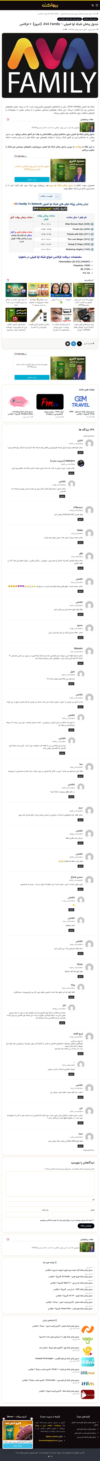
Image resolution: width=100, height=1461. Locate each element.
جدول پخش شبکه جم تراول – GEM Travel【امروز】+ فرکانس (81, 412)
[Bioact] (50, 5)
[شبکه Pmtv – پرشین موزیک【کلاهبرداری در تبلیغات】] (50, 401)
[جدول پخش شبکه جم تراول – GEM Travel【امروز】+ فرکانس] (80, 401)
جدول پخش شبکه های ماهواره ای (70, 19)
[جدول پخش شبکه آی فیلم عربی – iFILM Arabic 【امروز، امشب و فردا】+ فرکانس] (87, 1383)
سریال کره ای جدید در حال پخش (85, 1433)
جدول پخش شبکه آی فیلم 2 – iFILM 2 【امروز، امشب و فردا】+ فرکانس (53, 1369)
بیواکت (79, 146)
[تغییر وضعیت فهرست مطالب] (56, 197)
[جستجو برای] (92, 6)
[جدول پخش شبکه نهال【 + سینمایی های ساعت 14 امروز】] (87, 1340)
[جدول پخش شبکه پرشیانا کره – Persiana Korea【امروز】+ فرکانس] (19, 401)
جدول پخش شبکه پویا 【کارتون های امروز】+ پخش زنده (59, 1347)
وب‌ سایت (45, 1210)
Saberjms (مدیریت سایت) (62, 461)
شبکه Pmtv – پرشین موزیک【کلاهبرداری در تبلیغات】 (54, 412)
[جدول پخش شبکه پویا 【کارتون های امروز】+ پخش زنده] (87, 1351)
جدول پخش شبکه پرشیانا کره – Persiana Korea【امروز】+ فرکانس (20, 412)
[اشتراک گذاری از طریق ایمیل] (67, 343)
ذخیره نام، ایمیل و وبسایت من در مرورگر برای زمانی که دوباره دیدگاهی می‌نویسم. (66, 1220)
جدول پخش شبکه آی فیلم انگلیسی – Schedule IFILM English (57, 1358)
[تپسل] (15, 156)
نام (93, 1199)
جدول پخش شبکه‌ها (85, 14)
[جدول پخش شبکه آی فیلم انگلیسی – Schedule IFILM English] (87, 1361)
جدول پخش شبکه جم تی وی (86, 1437)
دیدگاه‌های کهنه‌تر (88, 436)
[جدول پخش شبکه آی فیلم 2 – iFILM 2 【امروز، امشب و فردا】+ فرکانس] (87, 1372)
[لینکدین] (73, 343)
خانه (95, 14)
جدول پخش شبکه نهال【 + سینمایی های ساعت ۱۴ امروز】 (59, 1337)
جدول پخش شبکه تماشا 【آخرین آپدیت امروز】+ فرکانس (59, 1391)
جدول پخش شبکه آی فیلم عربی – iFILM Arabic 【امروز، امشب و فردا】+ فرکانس (50, 1380)
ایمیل (92, 1210)
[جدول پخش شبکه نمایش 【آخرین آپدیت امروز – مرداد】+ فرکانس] (87, 1329)
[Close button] (31, 1419)
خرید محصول (32, 179)
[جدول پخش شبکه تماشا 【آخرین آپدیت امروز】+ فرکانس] (87, 1394)
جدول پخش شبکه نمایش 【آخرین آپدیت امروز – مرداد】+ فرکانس (55, 1326)
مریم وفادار (78, 507)
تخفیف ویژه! (17, 1445)
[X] (79, 343)
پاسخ (80, 452)
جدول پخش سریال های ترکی (86, 1429)
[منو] (97, 6)
